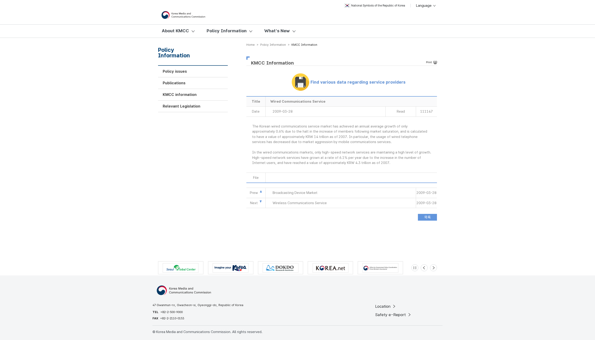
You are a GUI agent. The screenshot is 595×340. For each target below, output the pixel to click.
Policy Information (227, 30)
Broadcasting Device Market (295, 193)
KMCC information (180, 94)
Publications (174, 83)
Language (424, 5)
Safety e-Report (391, 314)
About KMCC (175, 30)
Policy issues (175, 71)
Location (383, 306)
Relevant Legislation (181, 106)
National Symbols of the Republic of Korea (378, 5)
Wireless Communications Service (300, 203)
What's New (277, 30)
